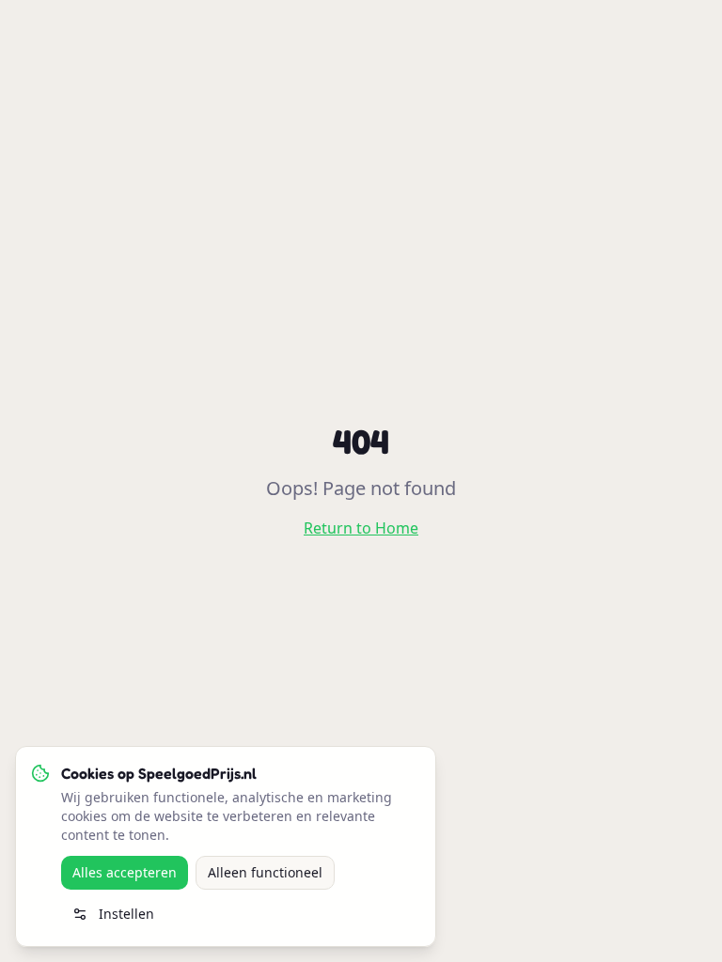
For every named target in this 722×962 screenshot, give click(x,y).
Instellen (126, 914)
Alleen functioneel (265, 872)
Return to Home (361, 528)
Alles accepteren (124, 872)
